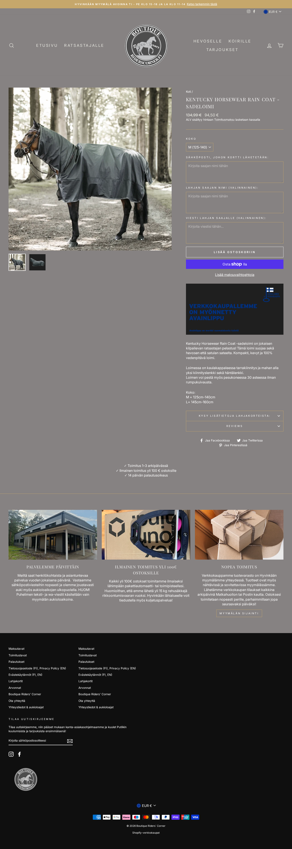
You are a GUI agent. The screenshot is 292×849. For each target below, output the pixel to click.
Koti (188, 91)
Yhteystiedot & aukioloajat (26, 707)
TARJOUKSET (222, 49)
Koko (191, 138)
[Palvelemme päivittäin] (53, 535)
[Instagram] (11, 754)
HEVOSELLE (207, 41)
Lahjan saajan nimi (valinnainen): (222, 187)
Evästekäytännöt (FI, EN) (25, 674)
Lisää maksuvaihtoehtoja (234, 275)
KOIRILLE (240, 41)
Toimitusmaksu (224, 119)
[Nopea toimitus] (239, 535)
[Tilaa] (70, 741)
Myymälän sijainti (239, 613)
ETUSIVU (47, 45)
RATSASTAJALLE (84, 45)
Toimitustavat (18, 655)
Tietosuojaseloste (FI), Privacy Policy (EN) (37, 668)
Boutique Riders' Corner (25, 694)
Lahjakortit (16, 681)
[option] (146, 4)
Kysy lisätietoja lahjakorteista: (235, 415)
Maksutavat (16, 648)
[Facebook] (19, 754)
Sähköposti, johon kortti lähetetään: (227, 157)
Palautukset (16, 661)
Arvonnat (15, 687)
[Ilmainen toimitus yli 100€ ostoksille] (146, 535)
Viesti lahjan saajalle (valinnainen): (226, 218)
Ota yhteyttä (17, 700)
